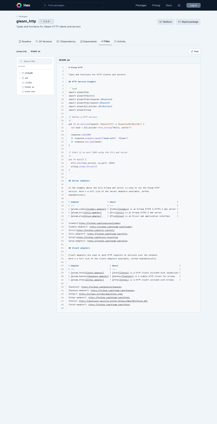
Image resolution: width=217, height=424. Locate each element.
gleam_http (26, 21)
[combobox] (73, 5)
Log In (193, 5)
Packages (141, 5)
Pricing (156, 5)
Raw (196, 51)
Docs (169, 5)
